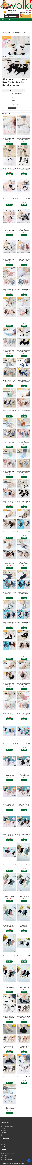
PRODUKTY (3, 1142)
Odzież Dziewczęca (21, 32)
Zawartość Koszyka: (11, 11)
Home (3, 32)
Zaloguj (23, 12)
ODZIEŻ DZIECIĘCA (13, 32)
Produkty (6, 32)
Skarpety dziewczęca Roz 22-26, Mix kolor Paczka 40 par (9, 744)
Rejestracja (28, 12)
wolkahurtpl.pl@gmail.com (6, 1159)
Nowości (3, 1146)
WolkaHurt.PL (12, 1163)
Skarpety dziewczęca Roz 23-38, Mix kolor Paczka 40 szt (9, 169)
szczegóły (9, 143)
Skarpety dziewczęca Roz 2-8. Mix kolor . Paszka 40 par (9, 1108)
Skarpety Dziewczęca (6, 34)
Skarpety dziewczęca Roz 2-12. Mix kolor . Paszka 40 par (23, 865)
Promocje (3, 1144)
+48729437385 (4, 1155)
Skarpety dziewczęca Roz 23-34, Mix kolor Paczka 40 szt (9, 139)
